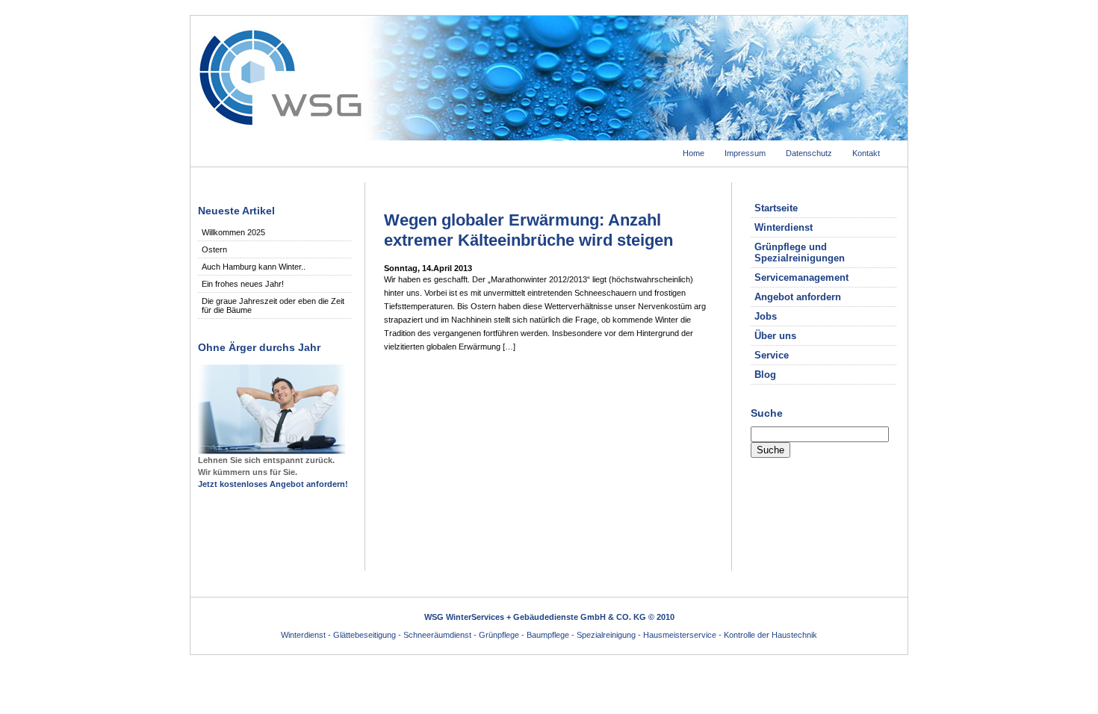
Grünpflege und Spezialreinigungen (799, 252)
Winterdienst (783, 227)
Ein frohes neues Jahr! (243, 283)
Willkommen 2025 (233, 232)
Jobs (765, 316)
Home (693, 153)
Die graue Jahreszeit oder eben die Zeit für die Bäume (273, 305)
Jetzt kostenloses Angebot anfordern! (273, 483)
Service (771, 355)
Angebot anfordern (797, 296)
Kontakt (866, 153)
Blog (765, 374)
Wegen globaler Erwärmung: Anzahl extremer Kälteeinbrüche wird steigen (528, 230)
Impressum (745, 153)
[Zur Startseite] (549, 135)
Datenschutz (809, 153)
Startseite (776, 208)
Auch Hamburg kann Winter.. (253, 266)
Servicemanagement (801, 277)
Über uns (775, 335)
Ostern (214, 249)
